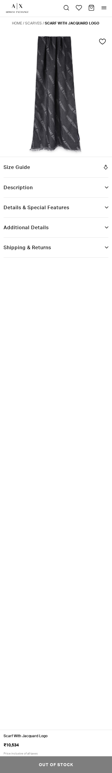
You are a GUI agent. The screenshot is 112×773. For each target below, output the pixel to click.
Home (17, 23)
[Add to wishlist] (102, 43)
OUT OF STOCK (56, 764)
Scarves (33, 23)
